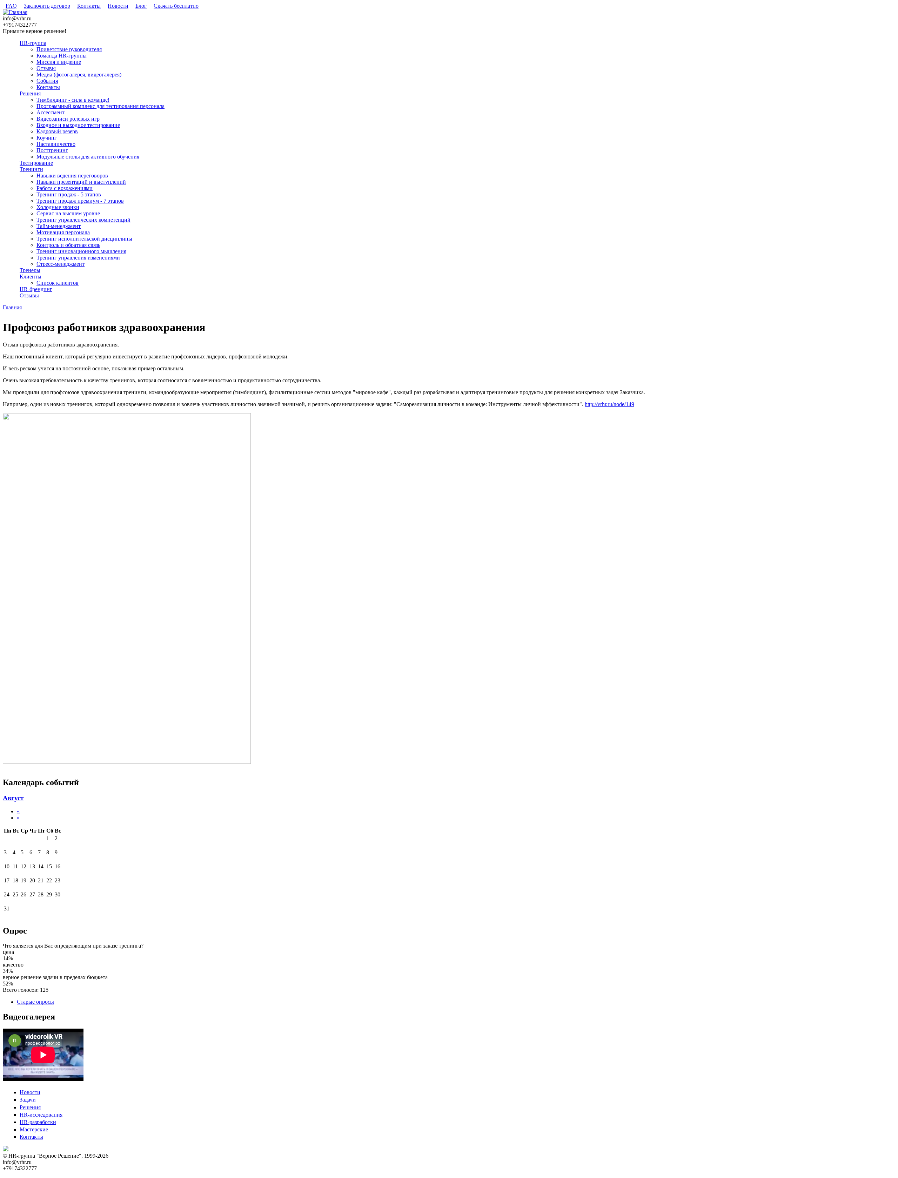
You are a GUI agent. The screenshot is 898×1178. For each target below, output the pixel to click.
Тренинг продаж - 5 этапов (68, 194)
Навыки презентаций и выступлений (81, 182)
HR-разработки (38, 1122)
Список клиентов (57, 283)
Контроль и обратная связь (68, 245)
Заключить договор (47, 6)
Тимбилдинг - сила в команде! (72, 100)
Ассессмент (50, 112)
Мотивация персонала (63, 232)
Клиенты (30, 277)
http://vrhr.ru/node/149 (609, 404)
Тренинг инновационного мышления (81, 251)
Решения (30, 93)
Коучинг (46, 138)
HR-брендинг (36, 289)
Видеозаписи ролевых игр (68, 119)
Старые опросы (35, 1002)
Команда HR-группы (61, 56)
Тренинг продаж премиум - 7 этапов (80, 201)
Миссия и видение (58, 62)
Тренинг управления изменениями (78, 258)
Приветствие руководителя (69, 49)
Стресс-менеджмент (60, 264)
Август (13, 798)
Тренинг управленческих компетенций (83, 220)
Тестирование (36, 163)
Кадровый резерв (57, 131)
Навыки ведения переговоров (72, 176)
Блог (141, 6)
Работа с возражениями (64, 188)
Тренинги (31, 169)
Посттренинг (52, 150)
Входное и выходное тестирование (78, 125)
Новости (118, 6)
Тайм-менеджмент (58, 226)
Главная (12, 307)
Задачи (28, 1100)
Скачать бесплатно (176, 6)
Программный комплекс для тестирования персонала (100, 106)
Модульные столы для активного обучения (87, 157)
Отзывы (46, 68)
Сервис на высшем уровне (68, 213)
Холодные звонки (57, 207)
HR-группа (33, 43)
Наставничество (55, 144)
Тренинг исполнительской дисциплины (84, 239)
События (47, 81)
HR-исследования (41, 1115)
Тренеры (30, 270)
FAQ (11, 6)
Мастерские (34, 1129)
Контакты (89, 6)
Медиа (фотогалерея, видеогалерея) (78, 75)
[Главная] (15, 12)
